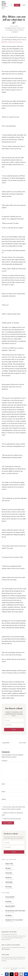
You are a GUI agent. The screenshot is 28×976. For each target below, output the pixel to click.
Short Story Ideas (5, 957)
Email (4, 791)
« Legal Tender (5, 742)
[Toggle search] (11, 5)
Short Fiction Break (4, 3)
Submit (17, 5)
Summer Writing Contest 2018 (16, 28)
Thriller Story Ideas (9, 959)
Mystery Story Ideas (14, 957)
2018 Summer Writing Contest (15, 30)
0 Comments (14, 32)
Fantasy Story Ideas (18, 959)
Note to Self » (22, 742)
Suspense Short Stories (6, 947)
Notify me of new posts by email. (12, 818)
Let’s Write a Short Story (7, 936)
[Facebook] (7, 974)
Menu (24, 5)
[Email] (21, 974)
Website (4, 799)
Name (4, 784)
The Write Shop (13, 934)
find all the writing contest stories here (12, 42)
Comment (5, 760)
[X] (12, 974)
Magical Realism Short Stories (18, 947)
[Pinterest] (16, 974)
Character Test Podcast (17, 936)
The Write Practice (5, 934)
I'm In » (14, 729)
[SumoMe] (26, 974)
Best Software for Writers (14, 937)
